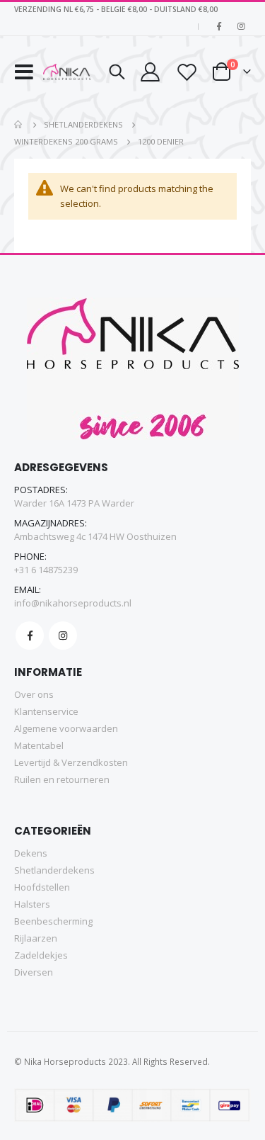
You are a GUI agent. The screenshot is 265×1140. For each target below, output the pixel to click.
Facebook (30, 635)
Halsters (32, 904)
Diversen (33, 972)
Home (19, 124)
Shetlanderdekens (83, 124)
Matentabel (39, 745)
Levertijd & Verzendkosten (71, 762)
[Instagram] (241, 26)
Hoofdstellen (42, 887)
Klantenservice (46, 711)
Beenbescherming (53, 921)
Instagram (63, 635)
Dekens (30, 853)
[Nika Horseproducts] (67, 72)
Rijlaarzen (35, 938)
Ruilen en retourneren (62, 779)
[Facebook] (219, 26)
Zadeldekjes (41, 955)
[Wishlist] (186, 71)
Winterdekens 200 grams (66, 141)
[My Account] (150, 71)
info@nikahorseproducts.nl (72, 603)
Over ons (34, 694)
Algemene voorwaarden (66, 728)
